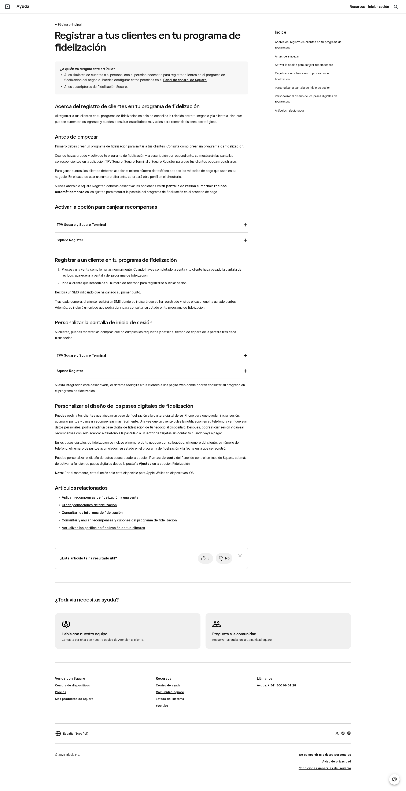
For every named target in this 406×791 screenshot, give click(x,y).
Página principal (70, 24)
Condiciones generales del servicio (325, 768)
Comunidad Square (170, 692)
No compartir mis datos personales (325, 754)
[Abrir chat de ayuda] (394, 779)
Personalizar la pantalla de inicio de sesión (303, 87)
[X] (337, 733)
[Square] (7, 6)
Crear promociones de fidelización (89, 505)
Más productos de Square (74, 699)
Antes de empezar (287, 56)
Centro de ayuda (168, 685)
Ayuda (22, 6)
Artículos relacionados (289, 110)
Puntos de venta (162, 458)
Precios (60, 692)
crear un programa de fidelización (216, 146)
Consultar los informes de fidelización (92, 513)
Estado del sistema (170, 699)
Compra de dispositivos (72, 685)
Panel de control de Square (185, 80)
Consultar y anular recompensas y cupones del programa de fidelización (119, 520)
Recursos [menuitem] (357, 7)
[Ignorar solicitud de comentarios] (240, 555)
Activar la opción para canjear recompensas (304, 65)
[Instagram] (349, 733)
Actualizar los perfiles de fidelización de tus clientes (103, 528)
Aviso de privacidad (336, 761)
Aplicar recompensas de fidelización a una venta (100, 497)
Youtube (162, 705)
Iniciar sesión (378, 7)
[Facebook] (343, 733)
